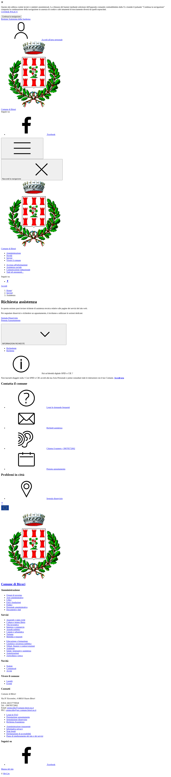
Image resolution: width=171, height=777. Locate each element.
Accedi (4, 286)
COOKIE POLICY (9, 12)
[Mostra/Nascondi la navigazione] (22, 148)
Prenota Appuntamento (10, 320)
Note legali (11, 731)
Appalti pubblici (13, 629)
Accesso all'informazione (17, 265)
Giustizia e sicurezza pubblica (18, 644)
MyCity (6, 773)
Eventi (9, 683)
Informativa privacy (14, 729)
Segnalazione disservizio (16, 719)
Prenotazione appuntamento (18, 717)
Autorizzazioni (12, 653)
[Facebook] (7, 281)
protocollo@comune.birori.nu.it (20, 708)
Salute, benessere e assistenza (18, 651)
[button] (13, 253)
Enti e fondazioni (13, 602)
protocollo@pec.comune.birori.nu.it (21, 710)
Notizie (9, 666)
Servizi (9, 293)
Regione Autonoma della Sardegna (15, 19)
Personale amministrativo (17, 607)
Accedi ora (119, 378)
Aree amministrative (14, 597)
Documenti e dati (13, 609)
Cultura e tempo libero (15, 622)
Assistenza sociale (14, 267)
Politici (9, 605)
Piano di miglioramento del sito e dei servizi (24, 736)
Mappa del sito (7, 769)
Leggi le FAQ (12, 715)
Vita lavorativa (12, 625)
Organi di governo (14, 595)
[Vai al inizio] (2, 503)
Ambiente (10, 648)
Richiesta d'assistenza (15, 722)
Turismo (9, 634)
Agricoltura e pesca (14, 656)
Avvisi (9, 671)
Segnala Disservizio (9, 318)
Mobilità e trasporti (14, 637)
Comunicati (11, 668)
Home (9, 290)
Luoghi (9, 681)
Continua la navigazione (11, 17)
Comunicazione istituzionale (18, 270)
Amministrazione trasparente (18, 726)
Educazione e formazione (17, 641)
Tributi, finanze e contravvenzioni (20, 646)
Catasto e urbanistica (15, 632)
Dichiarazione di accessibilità (18, 734)
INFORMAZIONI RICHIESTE (13, 344)
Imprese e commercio (15, 627)
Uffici (8, 600)
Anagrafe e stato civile (15, 620)
